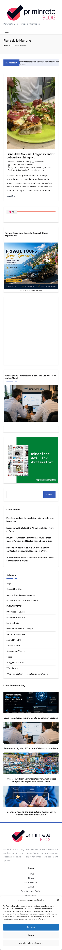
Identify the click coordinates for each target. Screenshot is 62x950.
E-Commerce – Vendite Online (22, 600)
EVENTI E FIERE (13, 606)
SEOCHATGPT (13, 639)
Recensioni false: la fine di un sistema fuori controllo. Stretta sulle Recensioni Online (27, 549)
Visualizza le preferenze (31, 943)
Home (5, 46)
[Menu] (6, 32)
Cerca (49, 494)
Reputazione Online (31, 891)
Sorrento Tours (13, 645)
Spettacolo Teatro (15, 651)
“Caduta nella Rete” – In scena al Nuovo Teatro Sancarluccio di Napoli (30, 559)
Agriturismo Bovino (18, 167)
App (8, 583)
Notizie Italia (12, 623)
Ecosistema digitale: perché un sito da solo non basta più (29, 520)
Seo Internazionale (15, 634)
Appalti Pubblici (14, 589)
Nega (31, 935)
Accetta (31, 927)
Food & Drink (31, 882)
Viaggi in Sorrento (15, 662)
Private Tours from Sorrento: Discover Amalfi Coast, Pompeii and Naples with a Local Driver (29, 539)
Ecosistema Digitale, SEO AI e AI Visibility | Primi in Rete (36, 61)
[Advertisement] (31, 331)
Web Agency (12, 668)
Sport (9, 656)
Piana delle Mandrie (36, 170)
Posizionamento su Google (19, 628)
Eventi (31, 886)
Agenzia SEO (31, 895)
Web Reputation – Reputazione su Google (28, 673)
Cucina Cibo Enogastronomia (22, 165)
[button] (57, 900)
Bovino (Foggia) (21, 170)
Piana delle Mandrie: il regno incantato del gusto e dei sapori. (31, 155)
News (31, 878)
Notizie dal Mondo (15, 617)
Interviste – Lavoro (16, 611)
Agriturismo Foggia (33, 167)
